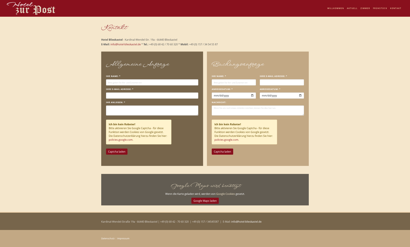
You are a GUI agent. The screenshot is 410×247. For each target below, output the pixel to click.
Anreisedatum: (222, 89)
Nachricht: (219, 102)
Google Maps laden (205, 201)
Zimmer (365, 8)
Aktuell (352, 8)
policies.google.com (121, 139)
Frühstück (380, 8)
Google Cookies (225, 194)
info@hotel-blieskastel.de (126, 44)
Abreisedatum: (270, 89)
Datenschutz (108, 238)
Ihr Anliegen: (115, 102)
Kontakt (395, 8)
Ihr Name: (113, 76)
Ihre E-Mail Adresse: (119, 89)
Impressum (123, 238)
